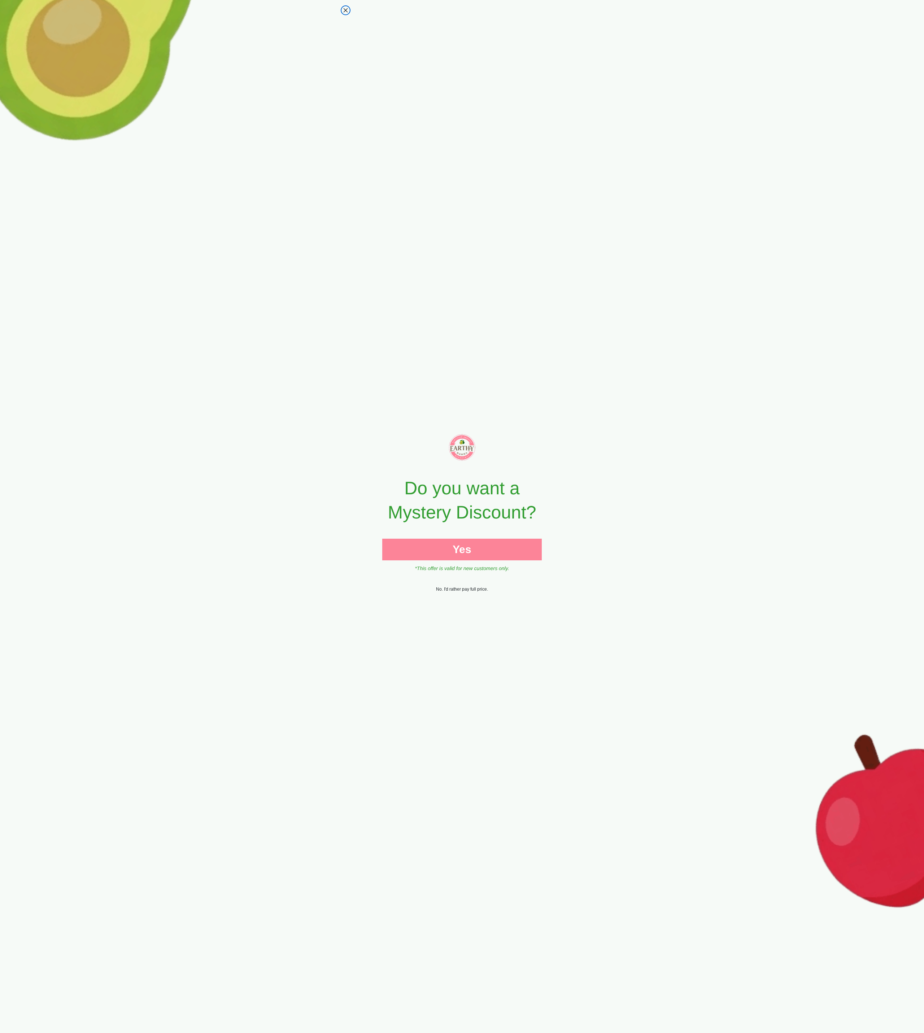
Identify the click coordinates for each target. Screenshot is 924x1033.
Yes (462, 549)
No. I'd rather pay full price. (462, 589)
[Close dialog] (345, 10)
